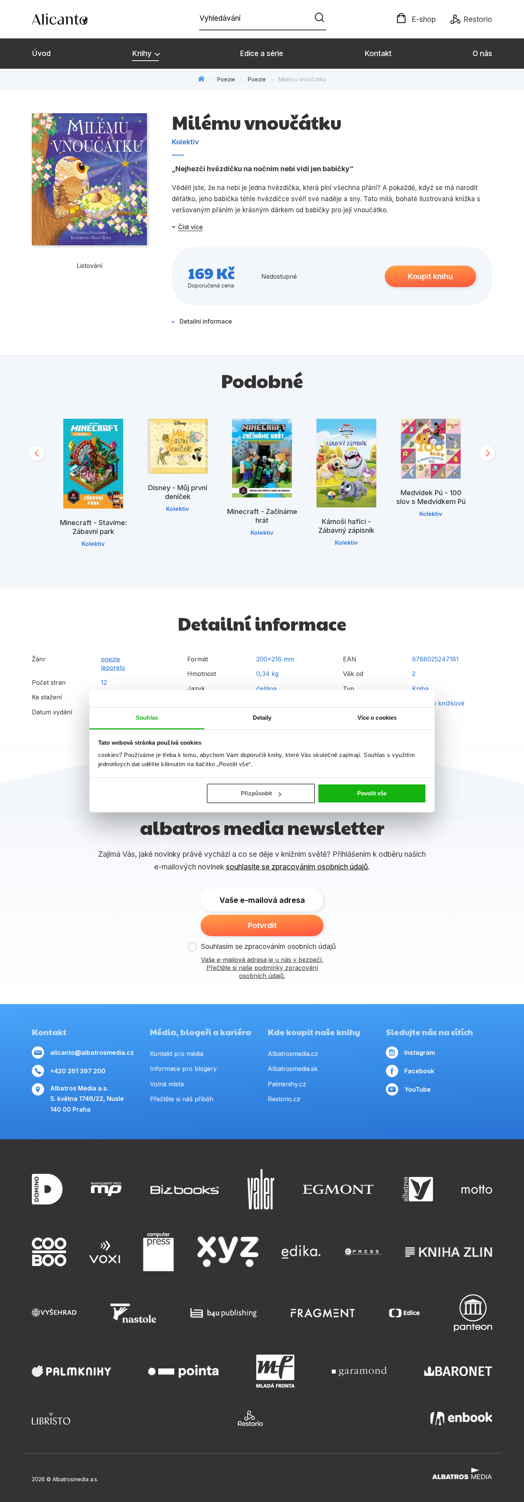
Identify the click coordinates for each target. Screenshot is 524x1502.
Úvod (41, 53)
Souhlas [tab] (147, 717)
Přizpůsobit (256, 793)
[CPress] (362, 1252)
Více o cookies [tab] (377, 717)
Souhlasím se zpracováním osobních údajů (268, 946)
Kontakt (378, 53)
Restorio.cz (284, 1099)
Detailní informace (206, 321)
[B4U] (223, 1313)
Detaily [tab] (262, 717)
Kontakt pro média (176, 1054)
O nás (482, 53)
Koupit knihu (430, 276)
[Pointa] (183, 1371)
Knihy (142, 53)
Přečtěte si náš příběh (181, 1099)
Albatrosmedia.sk (293, 1068)
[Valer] (261, 1189)
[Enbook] (461, 1418)
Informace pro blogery (183, 1068)
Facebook (419, 1071)
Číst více (190, 227)
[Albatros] (418, 1189)
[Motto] (477, 1189)
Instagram (419, 1052)
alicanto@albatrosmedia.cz (92, 1052)
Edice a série (261, 53)
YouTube (417, 1089)
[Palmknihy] (71, 1371)
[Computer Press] (158, 1252)
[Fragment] (322, 1313)
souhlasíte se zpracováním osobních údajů (297, 867)
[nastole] (133, 1313)
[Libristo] (51, 1418)
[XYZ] (228, 1252)
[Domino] (47, 1189)
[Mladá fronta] (275, 1371)
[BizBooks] (185, 1189)
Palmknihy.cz (287, 1084)
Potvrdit (262, 925)
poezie (110, 659)
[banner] (76, 19)
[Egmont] (338, 1189)
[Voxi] (105, 1252)
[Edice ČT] (404, 1313)
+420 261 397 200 (77, 1071)
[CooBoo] (49, 1252)
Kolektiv (185, 142)
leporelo (113, 667)
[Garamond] (359, 1371)
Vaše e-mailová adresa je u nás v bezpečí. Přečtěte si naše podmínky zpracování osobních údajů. (262, 968)
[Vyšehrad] (54, 1313)
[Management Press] (106, 1189)
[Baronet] (458, 1371)
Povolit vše (372, 793)
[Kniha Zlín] (449, 1252)
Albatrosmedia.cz (293, 1054)
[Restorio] (250, 1418)
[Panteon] (473, 1313)
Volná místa (167, 1084)
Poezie (226, 79)
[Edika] (301, 1252)
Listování (89, 265)
